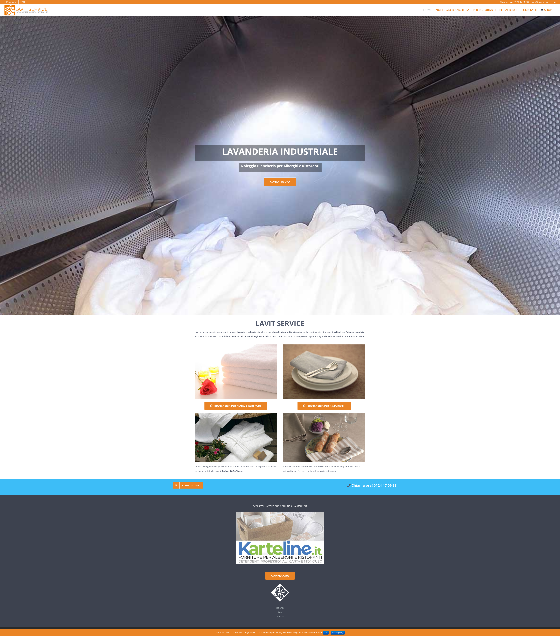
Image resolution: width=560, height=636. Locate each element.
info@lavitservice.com (544, 2)
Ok (326, 633)
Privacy (280, 616)
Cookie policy (337, 633)
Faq (280, 612)
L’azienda (280, 607)
